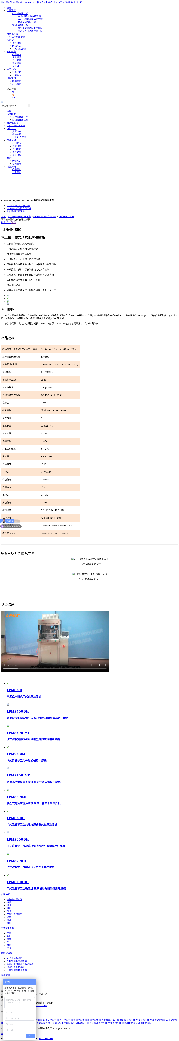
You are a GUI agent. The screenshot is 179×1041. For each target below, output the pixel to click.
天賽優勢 (16, 57)
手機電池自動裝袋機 (17, 970)
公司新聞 (16, 75)
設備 (9, 902)
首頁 (9, 7)
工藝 (9, 933)
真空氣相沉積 (8, 928)
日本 (66, 1020)
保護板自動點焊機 (16, 967)
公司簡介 (16, 54)
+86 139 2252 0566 (38, 1005)
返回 (13, 222)
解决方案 (16, 46)
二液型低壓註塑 (14, 914)
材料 (9, 908)
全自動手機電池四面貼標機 (20, 964)
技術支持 (11, 40)
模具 (9, 905)
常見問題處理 (19, 48)
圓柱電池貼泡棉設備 (17, 961)
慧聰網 (130, 1023)
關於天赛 (11, 51)
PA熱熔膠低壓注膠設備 (44, 216)
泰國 (94, 1020)
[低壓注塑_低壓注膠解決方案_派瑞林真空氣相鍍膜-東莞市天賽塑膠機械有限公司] (41, 2)
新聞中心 (11, 69)
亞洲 (145, 1023)
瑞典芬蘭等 (44, 1023)
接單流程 (16, 43)
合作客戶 (16, 60)
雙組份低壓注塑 (20, 25)
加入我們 (16, 84)
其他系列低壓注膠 (27, 22)
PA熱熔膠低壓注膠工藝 (29, 16)
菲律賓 (158, 1020)
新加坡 (127, 1020)
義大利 (62, 1023)
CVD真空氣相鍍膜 (16, 37)
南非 (114, 1023)
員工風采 (16, 66)
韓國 (80, 1020)
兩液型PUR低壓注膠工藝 (30, 31)
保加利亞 (80, 1023)
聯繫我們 (11, 78)
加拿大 (51, 1020)
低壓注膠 (11, 10)
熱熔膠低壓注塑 (20, 13)
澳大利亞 (98, 1023)
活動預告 (16, 72)
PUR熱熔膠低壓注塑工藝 (30, 19)
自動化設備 (12, 34)
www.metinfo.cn (46, 1038)
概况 (3, 222)
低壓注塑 (5, 894)
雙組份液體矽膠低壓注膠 (30, 28)
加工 (9, 942)
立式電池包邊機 (14, 958)
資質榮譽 (16, 63)
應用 (9, 936)
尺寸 (8, 222)
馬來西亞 (110, 1020)
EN (13, 97)
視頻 (9, 911)
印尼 (142, 1020)
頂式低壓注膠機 (66, 216)
